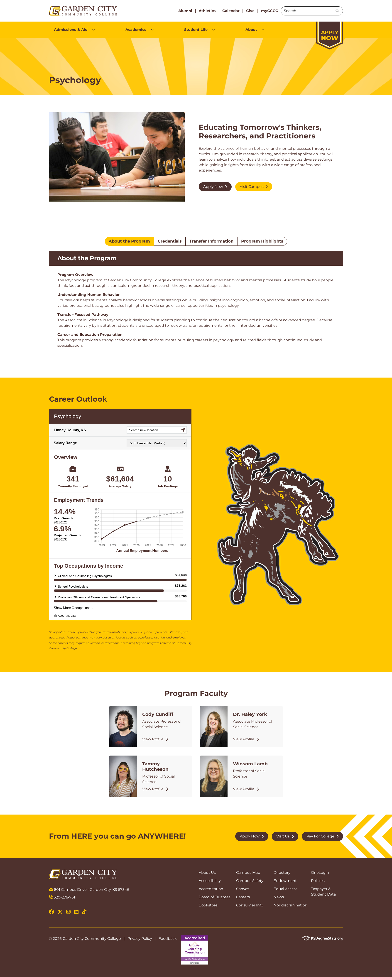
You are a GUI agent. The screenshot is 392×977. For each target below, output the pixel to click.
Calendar (231, 11)
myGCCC (269, 11)
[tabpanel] (196, 305)
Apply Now (213, 186)
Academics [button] (135, 29)
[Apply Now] (329, 33)
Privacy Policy (139, 938)
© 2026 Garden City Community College (85, 938)
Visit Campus (252, 186)
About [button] (251, 29)
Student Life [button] (196, 29)
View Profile (153, 739)
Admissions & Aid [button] (71, 29)
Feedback (168, 938)
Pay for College (320, 836)
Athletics (207, 11)
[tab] (129, 241)
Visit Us (283, 836)
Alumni (185, 11)
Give (250, 11)
